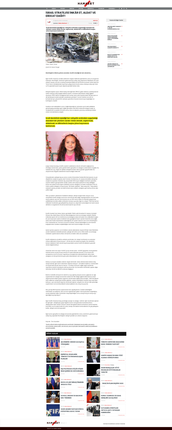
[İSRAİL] (93, 383)
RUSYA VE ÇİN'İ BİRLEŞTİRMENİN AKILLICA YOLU (72, 383)
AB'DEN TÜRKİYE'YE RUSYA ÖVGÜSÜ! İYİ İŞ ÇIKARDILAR (114, 65)
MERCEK (72, 8)
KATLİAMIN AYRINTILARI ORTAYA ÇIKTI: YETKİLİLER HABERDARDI (110, 410)
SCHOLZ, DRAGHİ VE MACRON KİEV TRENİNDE (71, 397)
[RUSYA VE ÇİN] (53, 383)
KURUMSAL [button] (112, 8)
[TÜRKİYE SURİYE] (93, 343)
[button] (47, 8)
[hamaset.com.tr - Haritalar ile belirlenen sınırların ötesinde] (86, 3)
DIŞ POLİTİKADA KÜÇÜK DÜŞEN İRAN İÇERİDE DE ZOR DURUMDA (72, 370)
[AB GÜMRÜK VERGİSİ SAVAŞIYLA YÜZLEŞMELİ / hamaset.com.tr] (53, 343)
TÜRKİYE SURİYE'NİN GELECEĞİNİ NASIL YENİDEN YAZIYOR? (112, 343)
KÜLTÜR (81, 8)
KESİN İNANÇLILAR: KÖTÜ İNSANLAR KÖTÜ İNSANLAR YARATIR (110, 370)
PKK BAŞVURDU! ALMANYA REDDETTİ (113, 47)
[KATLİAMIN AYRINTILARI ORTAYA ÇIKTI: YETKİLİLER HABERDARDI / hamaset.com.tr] (93, 410)
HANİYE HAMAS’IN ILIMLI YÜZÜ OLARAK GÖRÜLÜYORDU (112, 356)
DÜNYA (54, 8)
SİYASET (62, 8)
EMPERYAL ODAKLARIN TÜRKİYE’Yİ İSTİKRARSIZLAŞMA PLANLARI (72, 356)
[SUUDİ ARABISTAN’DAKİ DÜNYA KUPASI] (53, 410)
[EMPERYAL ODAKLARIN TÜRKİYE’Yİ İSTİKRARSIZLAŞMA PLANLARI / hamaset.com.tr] (53, 356)
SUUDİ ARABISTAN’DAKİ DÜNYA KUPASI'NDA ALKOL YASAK (72, 410)
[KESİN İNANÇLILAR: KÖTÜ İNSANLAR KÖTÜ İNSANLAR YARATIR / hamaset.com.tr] (93, 370)
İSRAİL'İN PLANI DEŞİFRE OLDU (112, 383)
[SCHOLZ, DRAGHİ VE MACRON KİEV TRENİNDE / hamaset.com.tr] (53, 397)
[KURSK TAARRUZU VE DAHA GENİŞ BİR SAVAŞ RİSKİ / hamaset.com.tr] (93, 397)
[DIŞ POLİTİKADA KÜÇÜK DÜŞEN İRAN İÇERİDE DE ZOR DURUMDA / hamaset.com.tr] (53, 370)
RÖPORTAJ (91, 8)
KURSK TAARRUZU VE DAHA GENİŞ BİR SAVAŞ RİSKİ (111, 397)
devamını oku (81, 347)
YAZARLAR (101, 8)
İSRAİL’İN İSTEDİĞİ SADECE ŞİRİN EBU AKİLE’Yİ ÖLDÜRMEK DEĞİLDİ (113, 38)
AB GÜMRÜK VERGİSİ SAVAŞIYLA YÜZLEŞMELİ (72, 343)
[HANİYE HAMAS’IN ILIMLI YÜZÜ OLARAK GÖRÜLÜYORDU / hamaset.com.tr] (93, 356)
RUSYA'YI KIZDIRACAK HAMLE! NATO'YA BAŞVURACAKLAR (114, 56)
